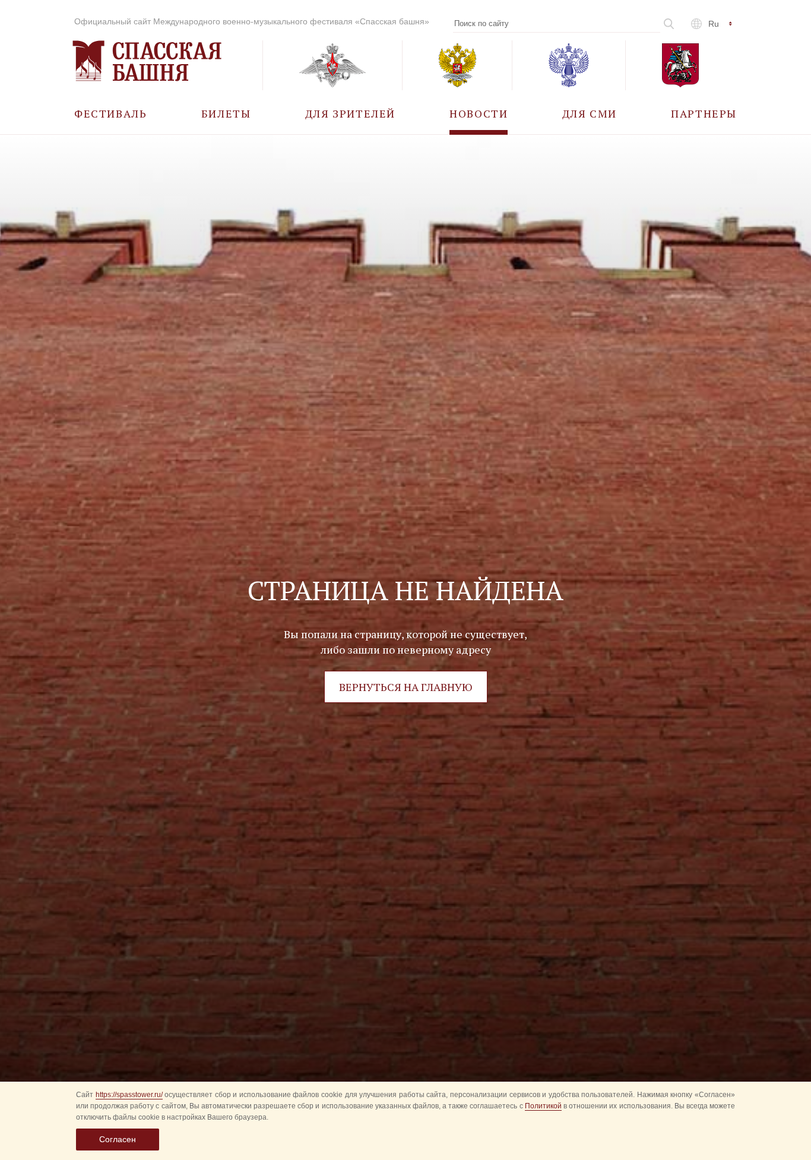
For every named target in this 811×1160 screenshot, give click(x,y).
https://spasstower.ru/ (129, 1095)
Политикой (543, 1106)
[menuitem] (110, 113)
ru (713, 23)
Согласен (117, 1139)
